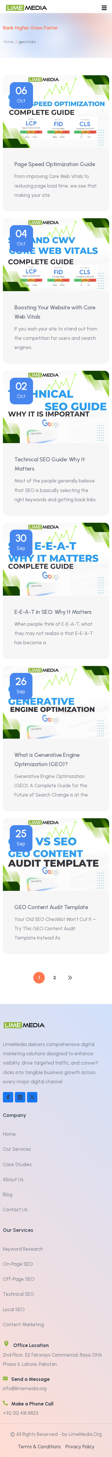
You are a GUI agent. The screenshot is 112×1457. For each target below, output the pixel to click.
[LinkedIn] (20, 1097)
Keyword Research (23, 1249)
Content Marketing (23, 1324)
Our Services (17, 1149)
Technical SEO (18, 1294)
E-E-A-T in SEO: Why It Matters (53, 611)
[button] (104, 8)
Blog (7, 1194)
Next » (70, 977)
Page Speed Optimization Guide (54, 164)
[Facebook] (8, 1097)
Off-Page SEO (18, 1279)
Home (9, 1134)
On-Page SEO (18, 1264)
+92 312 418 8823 (20, 1413)
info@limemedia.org (25, 1388)
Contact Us (15, 1209)
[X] (32, 1097)
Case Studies (17, 1164)
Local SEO (14, 1309)
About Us (13, 1179)
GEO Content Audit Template (51, 907)
